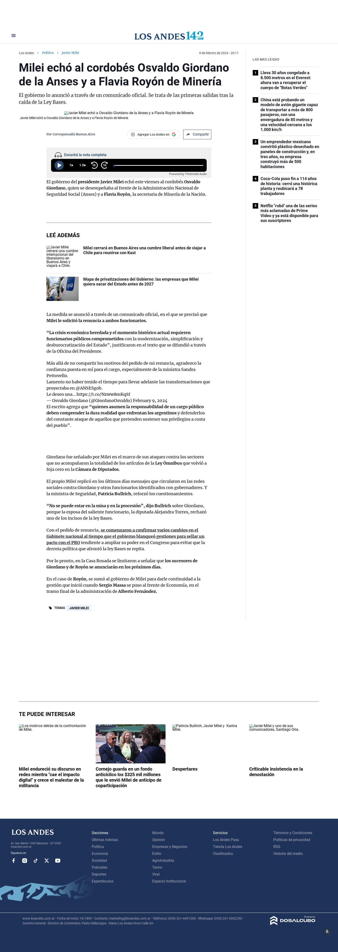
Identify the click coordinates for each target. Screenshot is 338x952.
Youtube (57, 860)
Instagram (24, 860)
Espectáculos (102, 881)
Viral (156, 874)
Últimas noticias (105, 840)
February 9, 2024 (150, 400)
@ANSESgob (88, 388)
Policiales (99, 867)
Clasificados (223, 853)
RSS (276, 846)
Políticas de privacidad (291, 840)
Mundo (158, 833)
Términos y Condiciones (292, 833)
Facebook (13, 860)
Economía (100, 853)
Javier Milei (79, 608)
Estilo (156, 853)
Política (48, 53)
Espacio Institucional (169, 881)
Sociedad (99, 860)
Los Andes (26, 53)
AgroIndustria (163, 860)
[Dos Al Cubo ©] (292, 924)
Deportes (99, 874)
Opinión (158, 840)
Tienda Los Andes (227, 846)
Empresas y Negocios (169, 846)
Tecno (157, 867)
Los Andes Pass (226, 840)
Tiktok (35, 860)
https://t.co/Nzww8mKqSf (103, 394)
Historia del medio (288, 853)
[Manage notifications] (327, 931)
